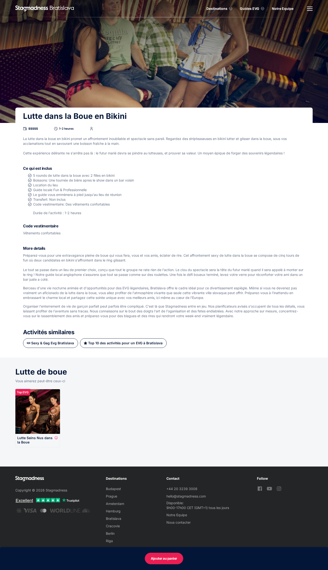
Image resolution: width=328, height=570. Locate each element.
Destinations (217, 8)
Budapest (113, 489)
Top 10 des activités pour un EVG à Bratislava (125, 343)
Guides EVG (249, 8)
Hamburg (113, 511)
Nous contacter (178, 522)
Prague (111, 496)
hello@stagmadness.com (186, 496)
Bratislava (113, 518)
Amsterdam (115, 504)
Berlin (110, 533)
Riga (109, 541)
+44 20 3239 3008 (181, 489)
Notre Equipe (282, 8)
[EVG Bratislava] (31, 8)
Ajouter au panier (164, 558)
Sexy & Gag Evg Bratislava (52, 343)
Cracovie (113, 526)
